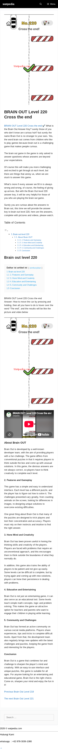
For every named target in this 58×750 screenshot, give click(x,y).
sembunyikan (35, 268)
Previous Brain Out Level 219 (23, 691)
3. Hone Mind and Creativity (32, 243)
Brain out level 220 (21, 234)
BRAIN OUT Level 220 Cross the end (23, 126)
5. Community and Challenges (33, 248)
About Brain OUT (25, 237)
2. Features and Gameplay (31, 240)
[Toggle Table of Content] (6, 230)
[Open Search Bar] (40, 4)
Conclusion (26, 251)
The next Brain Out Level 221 (19, 698)
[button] (1, 748)
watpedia (8, 4)
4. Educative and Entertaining (32, 245)
